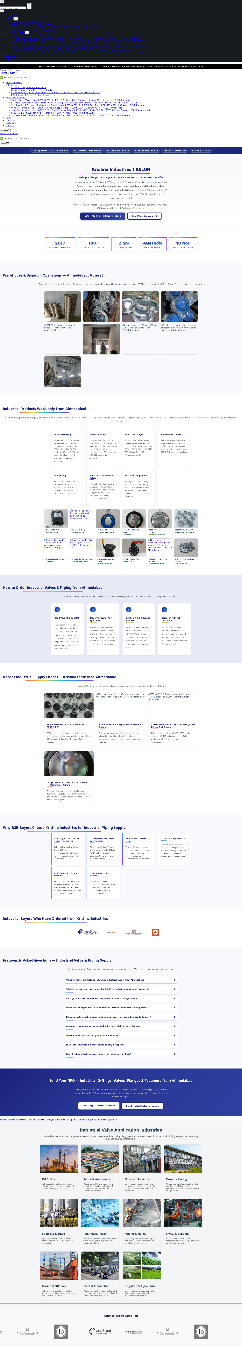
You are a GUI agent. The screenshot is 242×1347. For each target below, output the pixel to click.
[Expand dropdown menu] (16, 85)
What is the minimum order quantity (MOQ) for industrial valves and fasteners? (107, 989)
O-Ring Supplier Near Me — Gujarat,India (31, 90)
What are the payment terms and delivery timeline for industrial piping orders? (107, 1007)
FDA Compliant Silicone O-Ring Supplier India (33, 95)
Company (10, 120)
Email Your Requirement (144, 216)
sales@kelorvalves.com (56, 66)
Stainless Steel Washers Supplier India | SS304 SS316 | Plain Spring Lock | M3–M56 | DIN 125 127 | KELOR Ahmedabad (71, 115)
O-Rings (9, 85)
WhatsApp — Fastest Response (99, 1105)
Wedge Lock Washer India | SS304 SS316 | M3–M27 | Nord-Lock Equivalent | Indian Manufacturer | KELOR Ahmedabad (71, 100)
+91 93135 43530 (88, 66)
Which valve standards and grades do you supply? (92, 1035)
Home (8, 118)
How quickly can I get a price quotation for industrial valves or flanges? (103, 1026)
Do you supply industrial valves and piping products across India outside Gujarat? (108, 1017)
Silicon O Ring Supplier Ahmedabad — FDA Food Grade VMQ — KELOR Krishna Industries (55, 92)
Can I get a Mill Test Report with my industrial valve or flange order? (101, 998)
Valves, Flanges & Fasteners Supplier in (19, 1119)
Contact (10, 125)
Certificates (12, 123)
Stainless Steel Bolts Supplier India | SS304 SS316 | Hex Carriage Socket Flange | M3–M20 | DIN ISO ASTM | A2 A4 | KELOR (74, 102)
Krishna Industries (9, 72)
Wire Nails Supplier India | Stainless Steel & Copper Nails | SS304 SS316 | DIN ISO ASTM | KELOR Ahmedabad (66, 107)
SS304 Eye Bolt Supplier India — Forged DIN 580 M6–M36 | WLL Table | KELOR (52, 112)
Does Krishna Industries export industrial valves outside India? (98, 1054)
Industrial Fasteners (15, 97)
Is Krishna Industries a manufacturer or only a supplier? (95, 1045)
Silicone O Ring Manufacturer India (28, 87)
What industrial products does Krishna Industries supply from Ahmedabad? (105, 980)
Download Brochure (9, 70)
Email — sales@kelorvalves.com (142, 1106)
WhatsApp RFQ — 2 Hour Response (103, 216)
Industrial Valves (14, 82)
